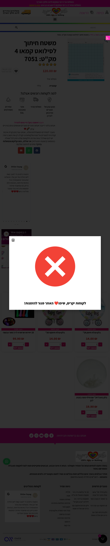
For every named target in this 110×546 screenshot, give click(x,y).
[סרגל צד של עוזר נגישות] (108, 38)
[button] (13, 240)
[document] (55, 273)
